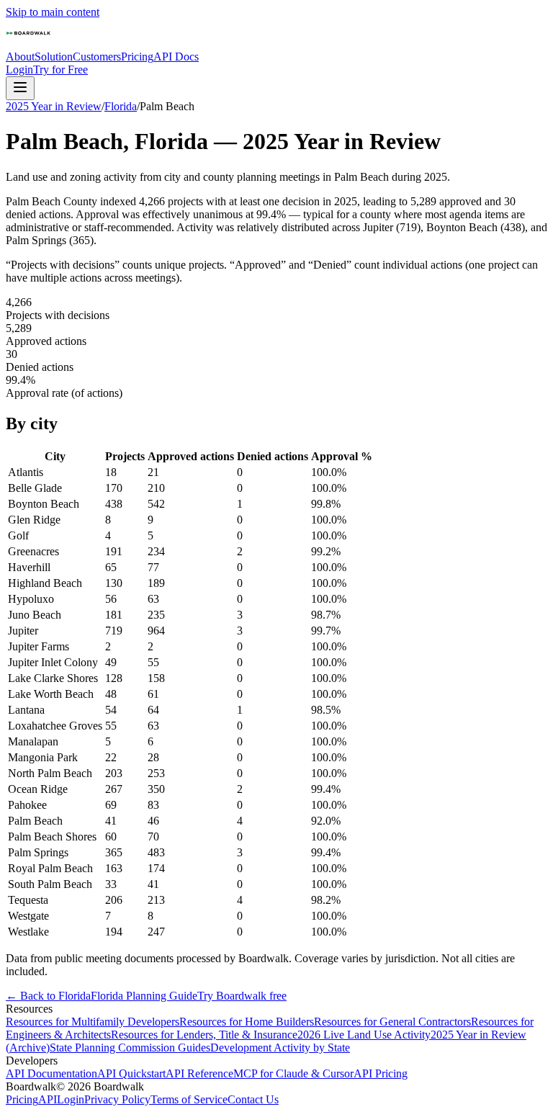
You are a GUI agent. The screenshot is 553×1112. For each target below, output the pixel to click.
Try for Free (60, 69)
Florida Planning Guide (144, 996)
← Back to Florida (48, 996)
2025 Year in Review (54, 106)
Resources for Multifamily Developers (92, 1021)
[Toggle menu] (20, 88)
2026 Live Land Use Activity (364, 1034)
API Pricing (381, 1073)
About (20, 56)
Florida (120, 106)
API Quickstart (131, 1073)
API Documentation (51, 1073)
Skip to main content (52, 12)
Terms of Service (189, 1099)
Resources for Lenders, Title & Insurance (204, 1034)
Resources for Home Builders (246, 1021)
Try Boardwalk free (242, 996)
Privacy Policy (117, 1099)
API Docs (176, 56)
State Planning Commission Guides (130, 1047)
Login (19, 69)
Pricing (137, 56)
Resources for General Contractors (392, 1021)
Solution (54, 56)
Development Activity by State (280, 1047)
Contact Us (253, 1099)
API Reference (199, 1073)
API (47, 1099)
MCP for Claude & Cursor (293, 1073)
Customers (97, 56)
